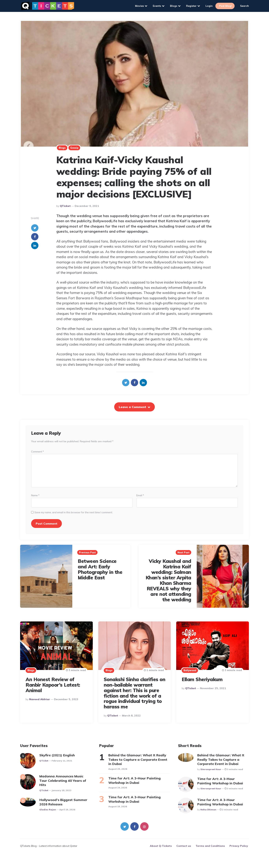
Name (35, 495)
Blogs (173, 6)
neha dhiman (208, 809)
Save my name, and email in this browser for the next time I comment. (73, 512)
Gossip (74, 147)
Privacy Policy (238, 846)
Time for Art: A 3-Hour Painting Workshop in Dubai (134, 780)
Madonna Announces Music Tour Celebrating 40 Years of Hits (62, 780)
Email (140, 495)
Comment (37, 451)
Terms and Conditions (210, 846)
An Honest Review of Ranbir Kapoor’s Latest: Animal (53, 684)
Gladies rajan (47, 809)
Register (191, 6)
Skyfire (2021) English (57, 755)
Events (157, 6)
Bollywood (190, 670)
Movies (139, 6)
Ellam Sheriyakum (202, 679)
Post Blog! (225, 6)
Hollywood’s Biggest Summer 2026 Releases (63, 802)
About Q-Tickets (161, 846)
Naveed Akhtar (39, 699)
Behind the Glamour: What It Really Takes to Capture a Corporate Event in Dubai (137, 759)
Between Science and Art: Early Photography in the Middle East (100, 569)
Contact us (183, 846)
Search (244, 6)
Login (209, 6)
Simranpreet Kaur (210, 769)
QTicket (65, 205)
